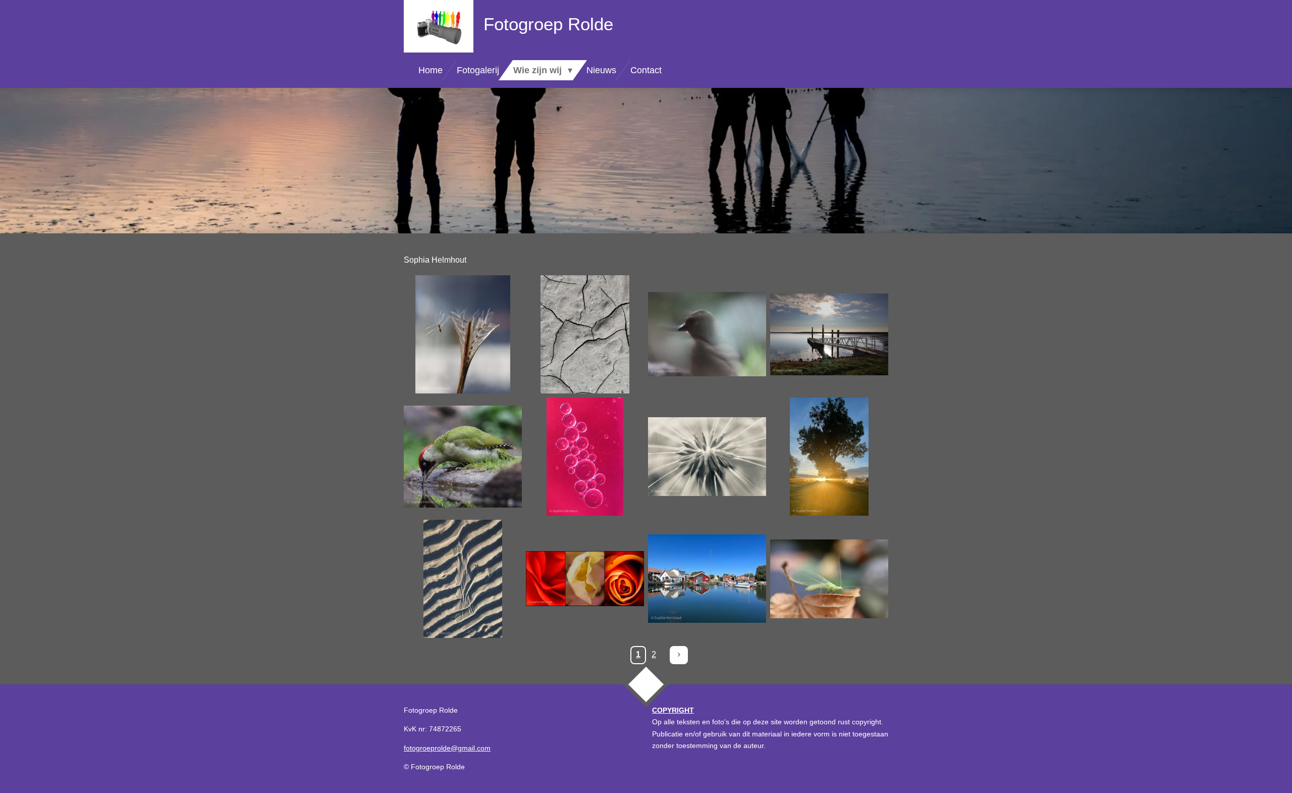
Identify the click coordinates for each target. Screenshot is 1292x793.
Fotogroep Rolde (548, 24)
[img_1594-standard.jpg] (829, 334)
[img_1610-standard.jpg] (585, 579)
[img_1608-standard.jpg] (829, 456)
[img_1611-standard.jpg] (707, 579)
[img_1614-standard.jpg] (829, 579)
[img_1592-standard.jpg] (707, 334)
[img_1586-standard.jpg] (585, 334)
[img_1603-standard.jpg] (585, 456)
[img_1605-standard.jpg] (707, 456)
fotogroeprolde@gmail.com (447, 748)
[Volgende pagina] (679, 655)
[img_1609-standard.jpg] (463, 579)
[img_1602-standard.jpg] (463, 456)
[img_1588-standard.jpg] (463, 334)
